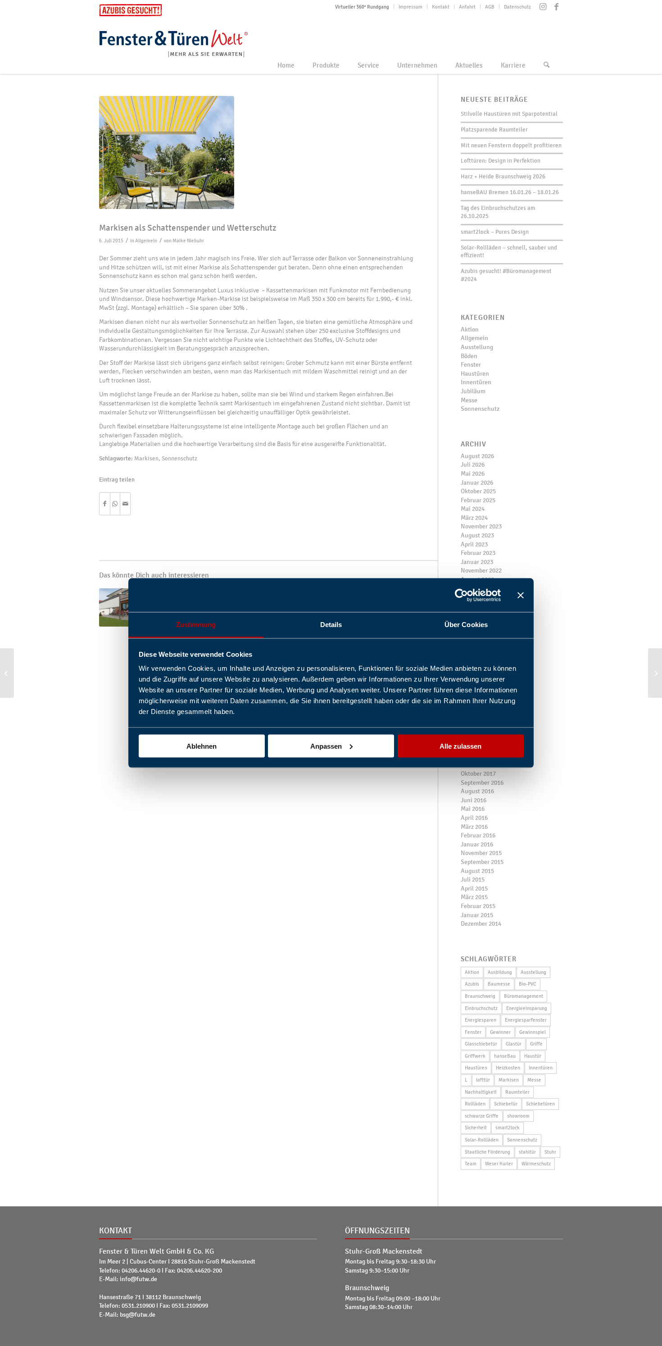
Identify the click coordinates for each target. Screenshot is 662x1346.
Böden (469, 356)
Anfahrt (467, 7)
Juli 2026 (473, 464)
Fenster (471, 364)
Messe (469, 400)
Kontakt (440, 7)
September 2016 (482, 783)
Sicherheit (476, 1127)
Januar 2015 (477, 915)
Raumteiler (517, 1092)
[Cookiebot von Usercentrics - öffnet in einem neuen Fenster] (461, 595)
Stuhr (550, 1152)
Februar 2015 (478, 906)
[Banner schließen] (520, 595)
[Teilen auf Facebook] (105, 504)
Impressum (410, 7)
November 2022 (481, 570)
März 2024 (474, 518)
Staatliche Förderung (487, 1152)
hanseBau (505, 1056)
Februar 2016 (478, 835)
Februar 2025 (478, 500)
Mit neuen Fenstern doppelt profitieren (511, 145)
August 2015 (477, 871)
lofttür (483, 1080)
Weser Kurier (499, 1163)
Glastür (513, 1044)
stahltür (527, 1152)
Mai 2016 (473, 809)
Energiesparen (480, 1020)
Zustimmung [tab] (196, 624)
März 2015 (474, 897)
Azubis (472, 984)
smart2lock (507, 1127)
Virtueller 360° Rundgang (362, 7)
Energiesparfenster (526, 1020)
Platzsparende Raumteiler (494, 129)
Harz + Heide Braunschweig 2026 (503, 176)
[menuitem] (362, 7)
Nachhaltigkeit (481, 1092)
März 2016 (474, 827)
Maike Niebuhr (188, 240)
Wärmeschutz (536, 1163)
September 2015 (482, 862)
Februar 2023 (478, 553)
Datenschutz (517, 7)
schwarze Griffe (482, 1116)
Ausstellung (477, 347)
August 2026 (477, 456)
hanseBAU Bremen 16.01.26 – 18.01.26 (510, 192)
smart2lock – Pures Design (495, 232)
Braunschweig (480, 996)
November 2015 (481, 853)
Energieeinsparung (526, 1008)
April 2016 (474, 818)
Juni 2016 (473, 800)
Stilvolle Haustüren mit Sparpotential (509, 114)
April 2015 (474, 888)
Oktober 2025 (478, 491)
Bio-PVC (527, 984)
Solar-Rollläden (482, 1140)
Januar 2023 (477, 562)
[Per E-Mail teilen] (125, 504)
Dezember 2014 (481, 924)
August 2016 (477, 791)
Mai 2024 (473, 509)
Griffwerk (475, 1056)
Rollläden (475, 1103)
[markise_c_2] (257, 152)
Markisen (146, 458)
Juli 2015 (473, 879)
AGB (489, 7)
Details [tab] (331, 624)
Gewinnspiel (532, 1032)
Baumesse (499, 984)
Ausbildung (500, 972)
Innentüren (476, 382)
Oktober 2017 (478, 774)
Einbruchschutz (481, 1008)
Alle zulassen (460, 746)
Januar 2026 (477, 483)
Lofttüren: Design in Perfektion (500, 160)
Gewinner (500, 1032)
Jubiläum (473, 391)
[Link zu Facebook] (556, 7)
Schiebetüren (540, 1103)
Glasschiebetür (481, 1044)
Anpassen (326, 746)
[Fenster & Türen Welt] (190, 42)
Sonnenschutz (179, 458)
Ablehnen (201, 746)
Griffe (536, 1044)
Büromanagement (523, 996)
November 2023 (481, 526)
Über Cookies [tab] (466, 624)
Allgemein (146, 240)
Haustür (532, 1056)
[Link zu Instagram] (542, 7)
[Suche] (546, 65)
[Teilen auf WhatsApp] (115, 504)
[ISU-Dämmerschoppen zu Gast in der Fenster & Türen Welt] (7, 673)
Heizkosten (508, 1067)
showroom (518, 1116)
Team (470, 1163)
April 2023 (474, 544)
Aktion (470, 329)
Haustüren (475, 373)
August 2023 (477, 535)
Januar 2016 (477, 844)
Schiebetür (505, 1103)
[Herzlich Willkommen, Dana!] (655, 673)
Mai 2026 (473, 473)
